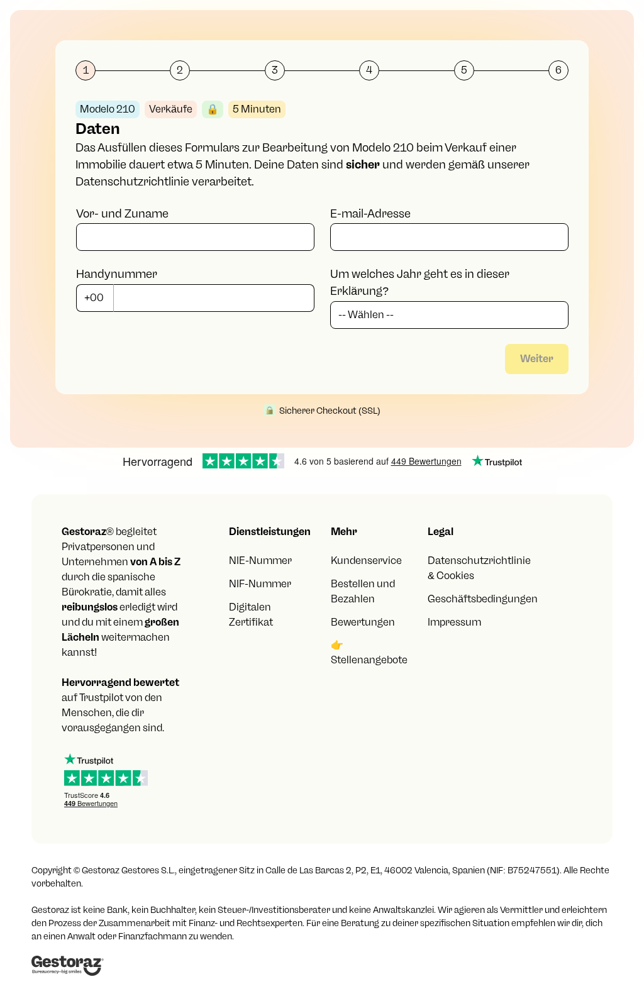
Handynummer (116, 274)
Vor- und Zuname (122, 214)
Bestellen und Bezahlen (363, 591)
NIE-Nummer (260, 561)
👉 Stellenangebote (369, 652)
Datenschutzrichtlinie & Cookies (479, 568)
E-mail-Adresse (370, 214)
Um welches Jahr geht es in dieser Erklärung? (419, 282)
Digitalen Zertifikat (251, 614)
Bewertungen (363, 622)
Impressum (454, 622)
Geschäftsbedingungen (483, 599)
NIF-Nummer (260, 584)
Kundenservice (366, 561)
